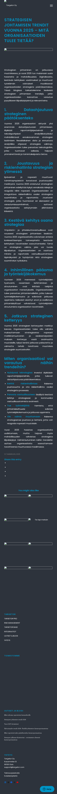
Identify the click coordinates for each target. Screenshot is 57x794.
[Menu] (51, 5)
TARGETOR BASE (11, 627)
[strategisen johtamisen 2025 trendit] (28, 56)
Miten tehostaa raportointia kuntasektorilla (17, 715)
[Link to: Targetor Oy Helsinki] (40, 506)
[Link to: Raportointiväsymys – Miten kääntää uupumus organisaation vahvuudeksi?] (16, 554)
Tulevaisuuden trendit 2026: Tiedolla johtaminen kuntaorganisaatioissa (26, 728)
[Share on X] (8, 467)
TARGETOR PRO (10, 618)
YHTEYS (7, 640)
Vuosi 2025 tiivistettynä (11, 724)
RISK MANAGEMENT (12, 623)
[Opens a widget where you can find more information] (47, 789)
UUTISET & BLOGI (11, 636)
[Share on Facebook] (8, 462)
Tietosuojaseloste (12, 773)
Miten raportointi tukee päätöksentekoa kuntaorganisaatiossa (23, 733)
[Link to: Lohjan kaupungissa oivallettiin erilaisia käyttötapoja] (16, 578)
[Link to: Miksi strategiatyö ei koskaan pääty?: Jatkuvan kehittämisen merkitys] (40, 578)
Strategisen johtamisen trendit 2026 (15, 720)
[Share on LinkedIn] (8, 471)
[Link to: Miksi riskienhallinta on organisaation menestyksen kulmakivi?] (16, 506)
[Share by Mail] (8, 475)
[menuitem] (51, 5)
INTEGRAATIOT (10, 631)
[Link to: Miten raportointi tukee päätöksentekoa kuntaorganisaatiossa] (40, 554)
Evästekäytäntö (10, 776)
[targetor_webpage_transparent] (23, 5)
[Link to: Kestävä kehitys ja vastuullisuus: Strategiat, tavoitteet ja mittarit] (40, 530)
